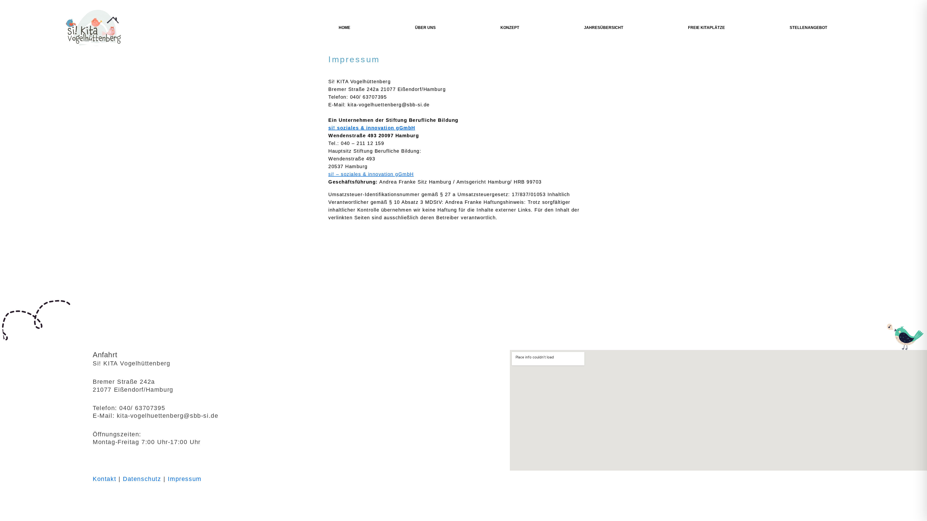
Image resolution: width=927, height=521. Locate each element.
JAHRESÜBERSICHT (603, 28)
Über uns (425, 28)
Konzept (509, 28)
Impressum (184, 478)
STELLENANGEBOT (808, 28)
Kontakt (104, 478)
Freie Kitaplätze (706, 28)
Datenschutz (142, 478)
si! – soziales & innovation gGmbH (371, 174)
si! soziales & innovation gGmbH (371, 127)
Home (344, 28)
